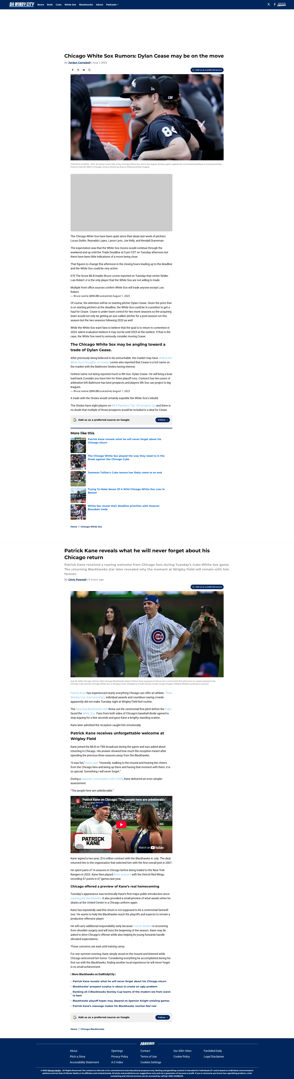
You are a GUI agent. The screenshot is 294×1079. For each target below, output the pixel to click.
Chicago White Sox (91, 526)
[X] (268, 4)
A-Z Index (117, 1062)
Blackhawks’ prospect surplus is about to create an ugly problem (115, 986)
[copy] (89, 70)
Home (74, 526)
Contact (145, 1050)
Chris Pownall (77, 579)
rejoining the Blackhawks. (86, 898)
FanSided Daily (213, 1050)
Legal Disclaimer (214, 1056)
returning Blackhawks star (92, 709)
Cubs (58, 4)
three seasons (123, 874)
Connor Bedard (142, 926)
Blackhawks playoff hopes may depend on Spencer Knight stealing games (121, 1000)
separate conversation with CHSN (102, 778)
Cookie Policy (181, 1056)
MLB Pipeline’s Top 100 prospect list (134, 405)
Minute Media (54, 1070)
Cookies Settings (150, 1062)
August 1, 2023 (121, 296)
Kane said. (91, 762)
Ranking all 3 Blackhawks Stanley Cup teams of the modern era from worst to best (122, 993)
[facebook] (274, 4)
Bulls (50, 4)
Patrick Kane (79, 693)
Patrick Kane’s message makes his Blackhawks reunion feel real (114, 1006)
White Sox (70, 4)
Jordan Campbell (79, 62)
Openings (117, 1050)
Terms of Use (148, 1056)
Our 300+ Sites (182, 1050)
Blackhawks (86, 4)
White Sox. (89, 713)
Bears (41, 4)
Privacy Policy (119, 1056)
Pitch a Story (77, 1056)
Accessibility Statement (84, 1062)
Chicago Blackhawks (92, 1029)
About (99, 4)
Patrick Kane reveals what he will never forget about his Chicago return (119, 981)
